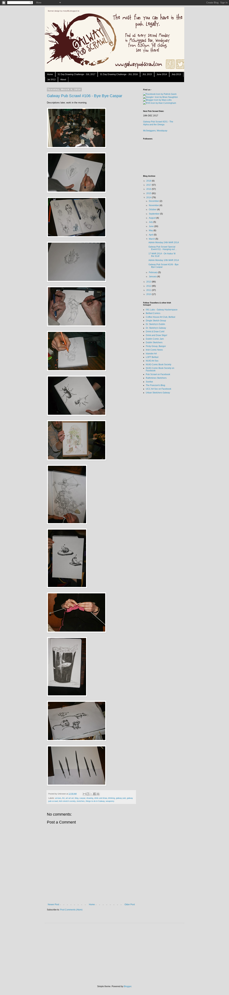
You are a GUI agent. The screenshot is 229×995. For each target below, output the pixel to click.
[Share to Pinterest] (98, 794)
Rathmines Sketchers (156, 378)
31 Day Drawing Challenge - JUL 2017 (76, 74)
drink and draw (100, 798)
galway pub (121, 798)
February (153, 272)
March (152, 239)
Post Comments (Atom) (71, 909)
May (151, 230)
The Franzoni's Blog (155, 385)
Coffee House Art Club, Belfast (160, 317)
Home (50, 74)
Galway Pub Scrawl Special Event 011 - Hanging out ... (162, 248)
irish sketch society (67, 801)
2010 (149, 294)
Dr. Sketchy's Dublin (155, 324)
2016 (149, 189)
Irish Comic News (154, 350)
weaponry (110, 801)
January (153, 276)
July (151, 222)
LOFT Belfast (152, 357)
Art (63, 798)
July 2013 (176, 74)
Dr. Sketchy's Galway (156, 328)
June (151, 226)
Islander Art (151, 353)
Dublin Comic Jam (155, 339)
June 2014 (162, 74)
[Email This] (84, 794)
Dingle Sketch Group (156, 320)
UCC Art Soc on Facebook (158, 389)
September (154, 214)
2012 (149, 286)
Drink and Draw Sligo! (156, 335)
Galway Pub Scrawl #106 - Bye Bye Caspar (84, 96)
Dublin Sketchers (154, 342)
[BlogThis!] (88, 794)
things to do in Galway (95, 801)
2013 (149, 281)
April (151, 235)
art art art (70, 798)
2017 (149, 185)
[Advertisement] (157, 453)
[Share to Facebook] (94, 794)
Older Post (130, 904)
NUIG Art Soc (152, 361)
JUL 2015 (147, 74)
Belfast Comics (153, 313)
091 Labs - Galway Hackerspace (161, 309)
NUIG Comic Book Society (158, 364)
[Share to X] (91, 794)
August (152, 218)
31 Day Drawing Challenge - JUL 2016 (119, 74)
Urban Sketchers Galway (158, 392)
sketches (81, 801)
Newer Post (53, 904)
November (154, 205)
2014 (149, 197)
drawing (89, 798)
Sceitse (149, 381)
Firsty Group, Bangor (156, 346)
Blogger (127, 986)
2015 (149, 193)
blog (76, 798)
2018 (149, 181)
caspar (82, 798)
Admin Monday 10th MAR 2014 (163, 260)
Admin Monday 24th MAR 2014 (163, 242)
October (153, 209)
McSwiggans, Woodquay (155, 130)
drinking (111, 798)
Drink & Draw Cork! (155, 331)
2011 (149, 290)
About (63, 79)
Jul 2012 (51, 79)
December (154, 201)
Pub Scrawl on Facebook (158, 374)
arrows (58, 798)
